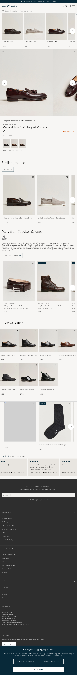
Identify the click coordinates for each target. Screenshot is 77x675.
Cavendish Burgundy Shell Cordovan (55, 44)
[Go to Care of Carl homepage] (9, 6)
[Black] (6, 143)
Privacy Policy (6, 536)
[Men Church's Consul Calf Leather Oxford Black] (9, 340)
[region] (38, 467)
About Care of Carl (8, 525)
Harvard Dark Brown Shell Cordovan (11, 44)
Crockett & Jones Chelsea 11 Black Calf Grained (28, 355)
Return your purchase (8, 565)
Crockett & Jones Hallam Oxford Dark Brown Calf (67, 355)
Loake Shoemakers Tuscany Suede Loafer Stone (51, 218)
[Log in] (63, 6)
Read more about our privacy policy (38, 500)
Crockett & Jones (8, 42)
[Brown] (14, 143)
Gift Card (5, 572)
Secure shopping (7, 518)
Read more (58, 655)
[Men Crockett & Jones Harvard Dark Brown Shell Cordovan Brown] (12, 26)
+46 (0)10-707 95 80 (10, 620)
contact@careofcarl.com (14, 622)
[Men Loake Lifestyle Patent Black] (28, 374)
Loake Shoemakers (30, 42)
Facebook (5, 591)
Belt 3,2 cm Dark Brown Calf (13, 306)
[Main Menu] (73, 5)
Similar (13, 163)
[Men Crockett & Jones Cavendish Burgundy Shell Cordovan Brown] (56, 26)
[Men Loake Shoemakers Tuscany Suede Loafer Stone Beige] (34, 26)
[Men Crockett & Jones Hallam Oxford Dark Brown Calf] (67, 340)
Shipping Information (8, 554)
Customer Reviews (7, 569)
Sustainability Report (8, 540)
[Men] (20, 422)
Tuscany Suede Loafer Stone (31, 44)
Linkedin (4, 598)
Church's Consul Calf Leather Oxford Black (7, 355)
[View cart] (69, 6)
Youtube (4, 594)
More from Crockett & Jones (22, 231)
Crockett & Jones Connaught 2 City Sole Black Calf (47, 355)
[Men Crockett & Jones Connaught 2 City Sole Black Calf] (48, 340)
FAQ (3, 562)
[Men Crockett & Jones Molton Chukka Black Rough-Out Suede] (9, 374)
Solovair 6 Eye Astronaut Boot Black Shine (47, 390)
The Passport (6, 522)
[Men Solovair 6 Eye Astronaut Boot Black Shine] (48, 374)
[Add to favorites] (32, 177)
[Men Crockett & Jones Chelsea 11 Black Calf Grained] (28, 340)
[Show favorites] (66, 6)
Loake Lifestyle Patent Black (27, 390)
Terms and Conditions (9, 529)
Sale (3, 51)
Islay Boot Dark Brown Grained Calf (49, 306)
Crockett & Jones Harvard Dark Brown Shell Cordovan (17, 218)
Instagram (5, 587)
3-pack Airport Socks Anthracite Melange (53, 445)
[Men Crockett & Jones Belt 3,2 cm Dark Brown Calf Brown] (19, 281)
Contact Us (5, 558)
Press (3, 533)
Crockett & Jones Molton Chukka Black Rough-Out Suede (9, 390)
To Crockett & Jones (10, 255)
